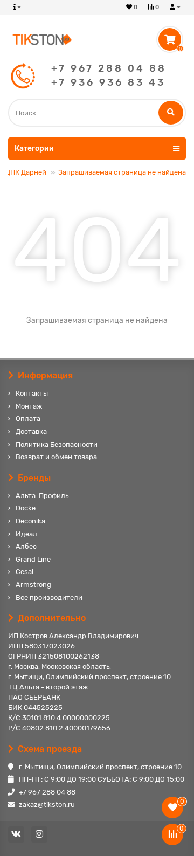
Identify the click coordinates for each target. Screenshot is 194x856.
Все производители (49, 597)
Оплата (28, 419)
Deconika (30, 521)
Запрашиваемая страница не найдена (122, 172)
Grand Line (33, 559)
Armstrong (33, 585)
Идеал (26, 534)
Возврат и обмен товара (56, 457)
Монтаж (29, 406)
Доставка (31, 431)
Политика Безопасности (57, 444)
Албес (26, 546)
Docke (26, 508)
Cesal (24, 572)
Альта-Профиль (42, 496)
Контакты (32, 393)
